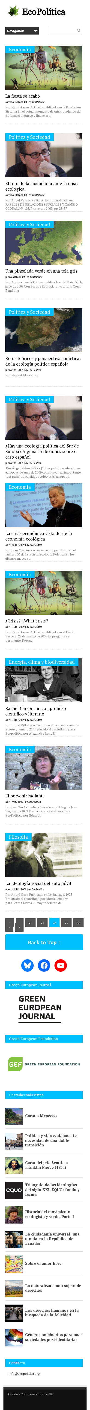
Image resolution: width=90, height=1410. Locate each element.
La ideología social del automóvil (38, 883)
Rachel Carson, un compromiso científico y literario (35, 711)
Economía (20, 50)
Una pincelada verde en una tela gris (41, 271)
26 (30, 923)
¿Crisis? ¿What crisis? (26, 621)
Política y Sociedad (29, 137)
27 (42, 923)
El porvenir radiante (25, 796)
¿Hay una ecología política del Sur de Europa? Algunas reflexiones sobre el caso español (42, 451)
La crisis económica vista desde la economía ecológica (38, 536)
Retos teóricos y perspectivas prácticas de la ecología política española (43, 361)
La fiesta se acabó (22, 96)
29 (66, 923)
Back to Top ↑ (44, 942)
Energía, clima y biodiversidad (42, 662)
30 (78, 923)
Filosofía (18, 837)
